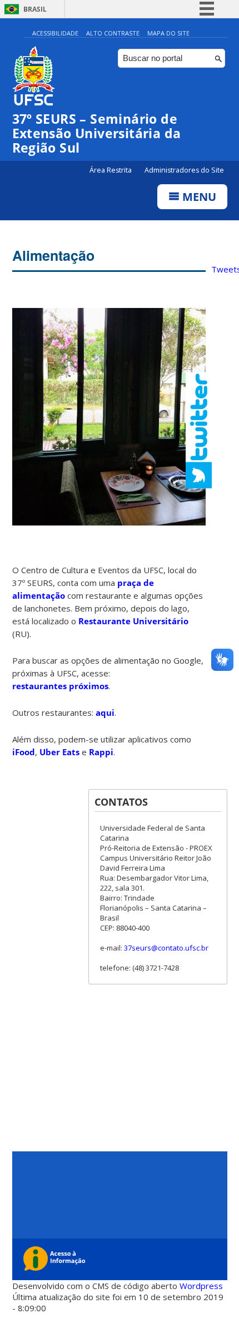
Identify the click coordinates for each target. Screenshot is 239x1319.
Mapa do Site (168, 33)
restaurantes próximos (60, 685)
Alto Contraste (113, 33)
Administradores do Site (184, 170)
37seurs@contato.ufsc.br (166, 948)
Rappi (101, 751)
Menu (198, 196)
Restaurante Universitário (133, 620)
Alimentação (53, 255)
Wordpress (201, 1285)
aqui (105, 712)
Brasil (35, 9)
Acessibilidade (55, 33)
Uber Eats (59, 751)
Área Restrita (111, 170)
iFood (23, 751)
